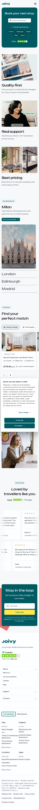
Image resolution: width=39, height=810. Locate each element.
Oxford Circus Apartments (24, 741)
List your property (9, 677)
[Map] (9, 348)
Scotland (5, 752)
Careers (6, 681)
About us (6, 673)
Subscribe (19, 612)
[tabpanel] (20, 355)
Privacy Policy (20, 621)
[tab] (11, 327)
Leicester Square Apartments (25, 736)
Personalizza (18, 425)
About (5, 669)
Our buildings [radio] (8, 714)
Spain (21, 752)
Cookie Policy (7, 798)
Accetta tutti (19, 420)
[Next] (36, 327)
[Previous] (3, 327)
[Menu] (35, 4)
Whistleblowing (19, 798)
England (22, 722)
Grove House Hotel (9, 766)
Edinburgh (20, 32)
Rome (23, 35)
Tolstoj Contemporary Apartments (10, 737)
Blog (4, 685)
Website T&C (7, 619)
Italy (4, 722)
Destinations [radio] (22, 714)
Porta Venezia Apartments (7, 742)
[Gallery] (5, 348)
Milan (16, 35)
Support (6, 691)
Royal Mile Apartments (10, 759)
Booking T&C (18, 794)
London (11, 32)
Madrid (28, 32)
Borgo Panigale (7, 729)
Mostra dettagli (24, 412)
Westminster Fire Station (25, 730)
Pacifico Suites (24, 759)
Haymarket (6, 763)
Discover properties (9, 219)
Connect (6, 698)
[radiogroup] (15, 714)
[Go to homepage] (6, 4)
